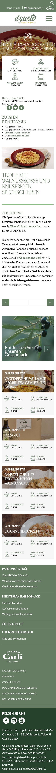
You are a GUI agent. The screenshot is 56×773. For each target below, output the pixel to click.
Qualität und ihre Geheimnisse (19, 586)
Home (5, 98)
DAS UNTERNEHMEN (14, 670)
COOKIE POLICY (11, 682)
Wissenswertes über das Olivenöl (21, 580)
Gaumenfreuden (12, 603)
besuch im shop (13, 8)
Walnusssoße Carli (20, 135)
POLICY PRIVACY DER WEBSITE (19, 687)
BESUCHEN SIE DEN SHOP (16, 699)
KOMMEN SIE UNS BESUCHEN (19, 693)
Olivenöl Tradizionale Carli (17, 132)
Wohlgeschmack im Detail (17, 614)
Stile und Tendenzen (14, 638)
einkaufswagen (35, 8)
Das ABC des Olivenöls (15, 575)
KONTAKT (8, 676)
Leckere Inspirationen (15, 608)
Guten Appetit (17, 98)
